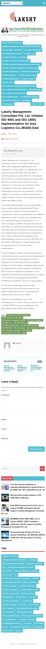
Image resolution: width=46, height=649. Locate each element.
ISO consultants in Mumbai (11, 330)
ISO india (32, 619)
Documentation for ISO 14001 (12, 317)
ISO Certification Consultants (27, 608)
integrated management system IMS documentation (21, 46)
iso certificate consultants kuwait (15, 90)
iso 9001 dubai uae (9, 75)
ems (4, 567)
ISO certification (35, 90)
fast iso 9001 (7, 571)
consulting (32, 560)
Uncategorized (8, 104)
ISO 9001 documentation (30, 72)
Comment (5, 395)
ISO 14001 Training (9, 605)
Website (4, 438)
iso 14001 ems (29, 54)
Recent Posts (7, 478)
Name (3, 419)
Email (3, 429)
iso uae (5, 627)
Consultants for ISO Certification (18, 315)
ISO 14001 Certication (35, 320)
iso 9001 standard (28, 79)
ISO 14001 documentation (12, 54)
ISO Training (26, 100)
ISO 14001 (18, 50)
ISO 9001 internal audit (11, 593)
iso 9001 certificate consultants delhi (16, 61)
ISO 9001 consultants (10, 590)
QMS (24, 333)
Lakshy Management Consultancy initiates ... (22, 368)
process (19, 631)
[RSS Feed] (44, 3)
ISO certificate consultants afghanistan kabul (19, 86)
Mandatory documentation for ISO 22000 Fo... (36, 368)
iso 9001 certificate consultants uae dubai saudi (20, 68)
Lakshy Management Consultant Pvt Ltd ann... (9, 368)
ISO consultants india (10, 97)
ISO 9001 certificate (20, 323)
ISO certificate (34, 605)
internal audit (7, 50)
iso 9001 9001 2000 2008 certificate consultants (20, 582)
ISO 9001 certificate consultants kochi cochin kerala (21, 64)
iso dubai (22, 619)
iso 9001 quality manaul (27, 75)
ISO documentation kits (11, 100)
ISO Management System (12, 623)
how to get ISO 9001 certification (26, 571)
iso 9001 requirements (11, 79)
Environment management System (14, 320)
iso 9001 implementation (29, 325)
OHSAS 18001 (8, 631)
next (41, 104)
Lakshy (22, 644)
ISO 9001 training (28, 593)
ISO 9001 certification (10, 72)
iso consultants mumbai (29, 97)
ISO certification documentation (14, 93)
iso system (28, 623)
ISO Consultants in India (35, 328)
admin (3, 134)
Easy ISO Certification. (35, 564)
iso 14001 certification (33, 50)
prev (34, 104)
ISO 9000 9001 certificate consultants (16, 578)
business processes (10, 556)
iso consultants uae (10, 619)
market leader (38, 627)
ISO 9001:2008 (8, 82)
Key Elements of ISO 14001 (11, 333)
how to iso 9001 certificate (12, 43)
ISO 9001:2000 (8, 597)
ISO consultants (8, 612)
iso (16, 575)
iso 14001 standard (9, 57)
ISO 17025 (22, 605)
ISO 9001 (22, 57)
